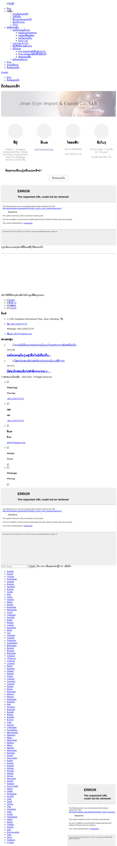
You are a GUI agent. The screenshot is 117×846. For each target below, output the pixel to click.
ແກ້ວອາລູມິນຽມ (20, 59)
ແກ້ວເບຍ (17, 48)
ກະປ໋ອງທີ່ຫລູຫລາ (26, 35)
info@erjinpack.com (16, 442)
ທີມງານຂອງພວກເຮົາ (22, 19)
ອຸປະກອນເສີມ (24, 57)
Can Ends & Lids (20, 43)
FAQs (15, 24)
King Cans (23, 40)
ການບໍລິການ (13, 65)
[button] (58, 178)
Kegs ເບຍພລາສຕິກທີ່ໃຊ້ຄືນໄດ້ (32, 54)
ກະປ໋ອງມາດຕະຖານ (27, 33)
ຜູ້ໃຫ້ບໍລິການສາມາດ (22, 46)
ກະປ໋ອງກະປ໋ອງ (25, 38)
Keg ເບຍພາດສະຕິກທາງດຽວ (31, 51)
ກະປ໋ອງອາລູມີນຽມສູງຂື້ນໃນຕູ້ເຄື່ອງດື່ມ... (29, 355)
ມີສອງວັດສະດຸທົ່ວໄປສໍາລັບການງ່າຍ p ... (29, 371)
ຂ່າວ (9, 62)
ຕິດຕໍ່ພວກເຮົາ (13, 67)
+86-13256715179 (15, 398)
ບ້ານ (9, 8)
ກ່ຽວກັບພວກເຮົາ (20, 14)
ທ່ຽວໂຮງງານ (19, 22)
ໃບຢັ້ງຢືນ (17, 16)
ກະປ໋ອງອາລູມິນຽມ (21, 30)
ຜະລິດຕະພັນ (13, 27)
